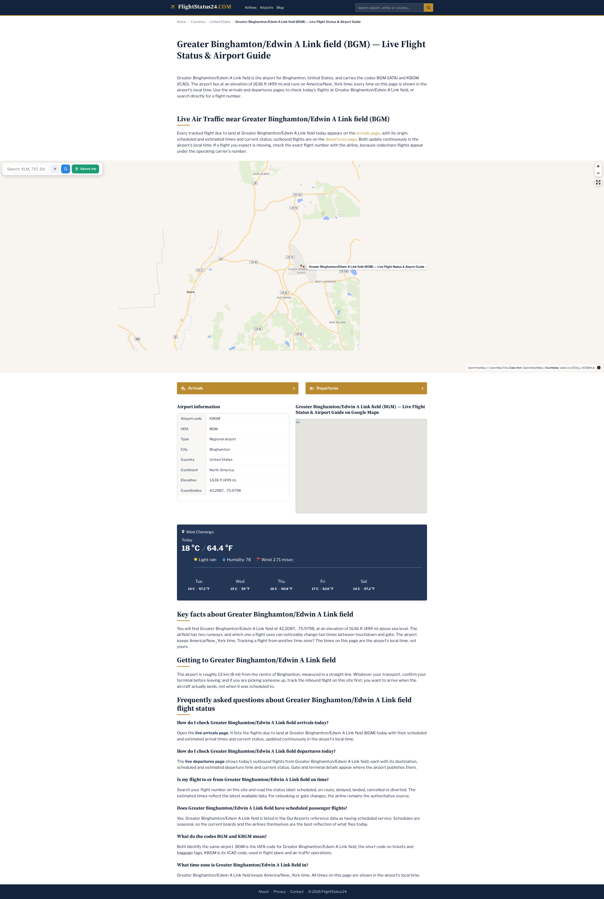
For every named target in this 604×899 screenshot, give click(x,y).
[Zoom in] (598, 166)
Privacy (279, 892)
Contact (297, 892)
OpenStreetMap (533, 367)
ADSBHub (588, 367)
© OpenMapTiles (498, 367)
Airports (266, 7)
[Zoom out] (598, 173)
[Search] (428, 7)
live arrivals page (211, 733)
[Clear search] (54, 168)
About (263, 892)
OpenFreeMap (477, 367)
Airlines (250, 7)
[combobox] (389, 7)
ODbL (575, 367)
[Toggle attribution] (599, 367)
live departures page (205, 761)
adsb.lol (565, 367)
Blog (280, 7)
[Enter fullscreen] (598, 182)
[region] (302, 266)
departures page (341, 139)
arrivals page (368, 133)
